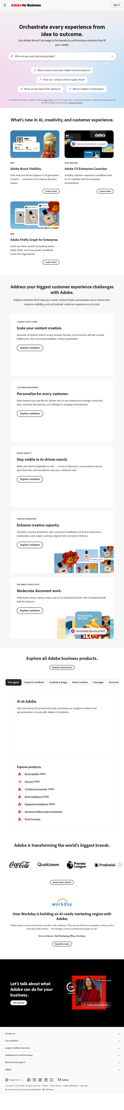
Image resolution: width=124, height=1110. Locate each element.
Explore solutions (30, 347)
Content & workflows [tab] (34, 682)
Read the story (62, 944)
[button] (13, 1080)
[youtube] (51, 1080)
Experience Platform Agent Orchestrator (43, 811)
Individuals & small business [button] (19, 1055)
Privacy (45, 1086)
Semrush (29, 781)
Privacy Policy (48, 100)
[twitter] (40, 1080)
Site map (84, 1086)
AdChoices (50, 1089)
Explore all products (62, 667)
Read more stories (62, 882)
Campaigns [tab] (98, 682)
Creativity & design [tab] (58, 682)
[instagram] (34, 1080)
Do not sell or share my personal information (23, 1089)
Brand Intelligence (33, 796)
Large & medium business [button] (17, 1048)
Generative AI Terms (75, 103)
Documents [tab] (114, 682)
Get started (18, 1002)
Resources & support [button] (15, 1062)
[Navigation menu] (5, 5)
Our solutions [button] (11, 1040)
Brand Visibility (32, 774)
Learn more (51, 191)
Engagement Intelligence (36, 804)
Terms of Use (56, 1086)
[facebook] (29, 1080)
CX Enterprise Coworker (36, 789)
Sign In (116, 5)
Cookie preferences (70, 1086)
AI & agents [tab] (13, 682)
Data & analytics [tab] (80, 682)
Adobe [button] (8, 1069)
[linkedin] (45, 1080)
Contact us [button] (10, 1033)
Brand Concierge (33, 819)
